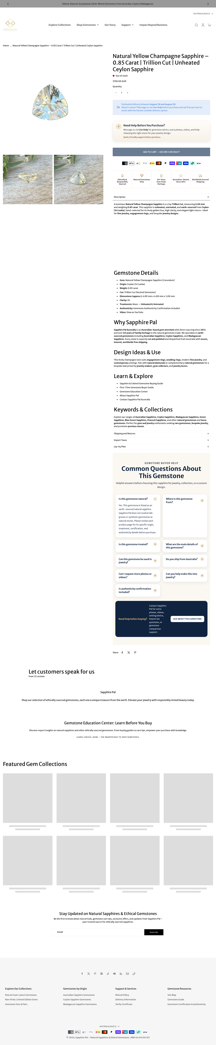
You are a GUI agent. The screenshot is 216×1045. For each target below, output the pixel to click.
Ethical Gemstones (120, 1037)
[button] (161, 152)
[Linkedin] (121, 973)
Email (60, 932)
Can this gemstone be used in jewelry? (135, 561)
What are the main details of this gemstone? (182, 546)
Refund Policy (122, 995)
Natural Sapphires (99, 1037)
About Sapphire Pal (129, 395)
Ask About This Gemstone (187, 619)
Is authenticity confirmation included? (135, 590)
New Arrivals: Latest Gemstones (21, 995)
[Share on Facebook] (122, 652)
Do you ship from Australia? (182, 559)
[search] (196, 25)
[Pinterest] (95, 973)
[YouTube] (114, 973)
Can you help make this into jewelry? (181, 575)
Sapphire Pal (81, 1037)
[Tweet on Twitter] (128, 652)
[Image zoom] (53, 103)
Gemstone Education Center (134, 391)
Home (6, 45)
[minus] (116, 93)
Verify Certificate (123, 1004)
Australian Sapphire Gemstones (79, 995)
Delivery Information (125, 999)
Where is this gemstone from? (179, 500)
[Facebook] (82, 973)
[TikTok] (108, 973)
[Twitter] (88, 973)
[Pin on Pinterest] (135, 652)
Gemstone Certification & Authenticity (187, 1004)
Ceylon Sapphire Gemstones (77, 999)
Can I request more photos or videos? (135, 575)
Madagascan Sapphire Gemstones (80, 1004)
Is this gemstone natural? (133, 498)
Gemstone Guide (176, 999)
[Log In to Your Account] (203, 24)
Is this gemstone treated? (133, 544)
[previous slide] (8, 3)
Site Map (172, 995)
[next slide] (208, 3)
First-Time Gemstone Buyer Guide (137, 387)
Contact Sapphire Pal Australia (135, 399)
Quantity (117, 86)
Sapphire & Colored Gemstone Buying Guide (141, 383)
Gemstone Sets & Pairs (16, 1004)
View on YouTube (135, 312)
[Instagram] (101, 973)
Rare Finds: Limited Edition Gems (21, 999)
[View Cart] (209, 25)
